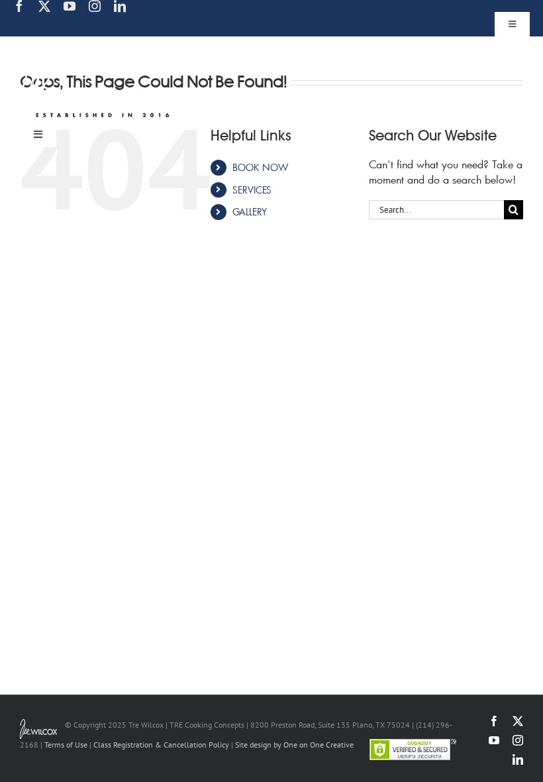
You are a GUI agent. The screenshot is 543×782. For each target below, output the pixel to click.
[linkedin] (120, 6)
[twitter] (44, 6)
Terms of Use (65, 745)
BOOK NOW (260, 167)
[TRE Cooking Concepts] (97, 45)
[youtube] (69, 6)
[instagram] (95, 6)
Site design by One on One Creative (294, 745)
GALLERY (249, 211)
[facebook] (19, 6)
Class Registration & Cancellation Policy (161, 745)
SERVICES (252, 190)
